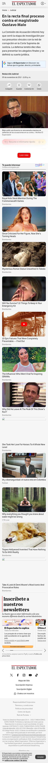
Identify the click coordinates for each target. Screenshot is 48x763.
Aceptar (40, 757)
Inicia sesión (9, 640)
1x (43, 161)
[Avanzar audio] (39, 161)
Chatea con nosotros (25, 693)
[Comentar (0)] (29, 85)
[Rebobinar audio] (35, 161)
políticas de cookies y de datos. (16, 760)
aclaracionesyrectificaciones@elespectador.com (29, 735)
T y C (25, 654)
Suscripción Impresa (24, 685)
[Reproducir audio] (6, 157)
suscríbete (20, 640)
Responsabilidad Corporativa (24, 702)
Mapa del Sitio (24, 681)
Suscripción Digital (24, 689)
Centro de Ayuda (24, 712)
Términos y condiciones (24, 705)
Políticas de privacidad (24, 709)
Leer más (24, 155)
